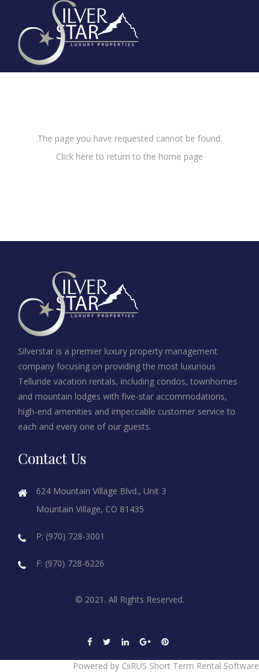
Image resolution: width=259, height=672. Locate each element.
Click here (74, 156)
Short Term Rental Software (204, 665)
